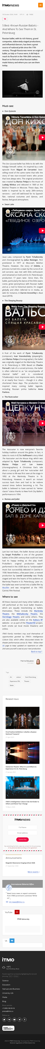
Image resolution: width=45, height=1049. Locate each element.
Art (11, 677)
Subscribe (22, 839)
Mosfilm (5, 587)
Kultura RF (38, 620)
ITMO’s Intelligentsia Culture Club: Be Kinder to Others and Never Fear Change (22, 803)
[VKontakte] (5, 19)
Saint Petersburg (30, 677)
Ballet (12, 685)
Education (6, 985)
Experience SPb (15, 681)
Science (5, 981)
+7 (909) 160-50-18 (8, 1008)
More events (33, 872)
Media (4, 997)
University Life (7, 993)
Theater (26, 681)
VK (3, 645)
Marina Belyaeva (27, 661)
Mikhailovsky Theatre (27, 614)
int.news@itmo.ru (16, 902)
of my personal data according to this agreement (22, 848)
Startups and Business (11, 989)
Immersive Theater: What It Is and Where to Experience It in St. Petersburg (21, 768)
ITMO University (23, 919)
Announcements (14, 858)
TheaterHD (31, 623)
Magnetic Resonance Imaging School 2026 (20, 863)
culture (18, 677)
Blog (4, 1001)
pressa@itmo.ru (7, 1011)
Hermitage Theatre (10, 617)
